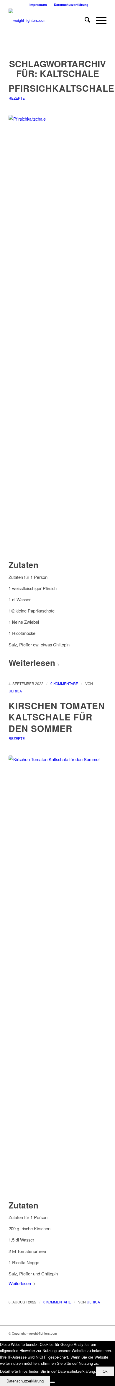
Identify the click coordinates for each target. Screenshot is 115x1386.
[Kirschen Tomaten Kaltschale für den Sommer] (57, 977)
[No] (52, 1382)
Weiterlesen (32, 662)
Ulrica (15, 690)
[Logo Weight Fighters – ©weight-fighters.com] (48, 20)
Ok (105, 1371)
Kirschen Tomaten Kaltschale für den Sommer (57, 717)
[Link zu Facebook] (102, 1333)
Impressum (38, 4)
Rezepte (17, 98)
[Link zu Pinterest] (93, 1333)
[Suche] (84, 20)
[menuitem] (38, 4)
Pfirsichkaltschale (61, 88)
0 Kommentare (64, 683)
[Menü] (98, 20)
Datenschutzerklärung (71, 4)
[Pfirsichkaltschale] (57, 336)
